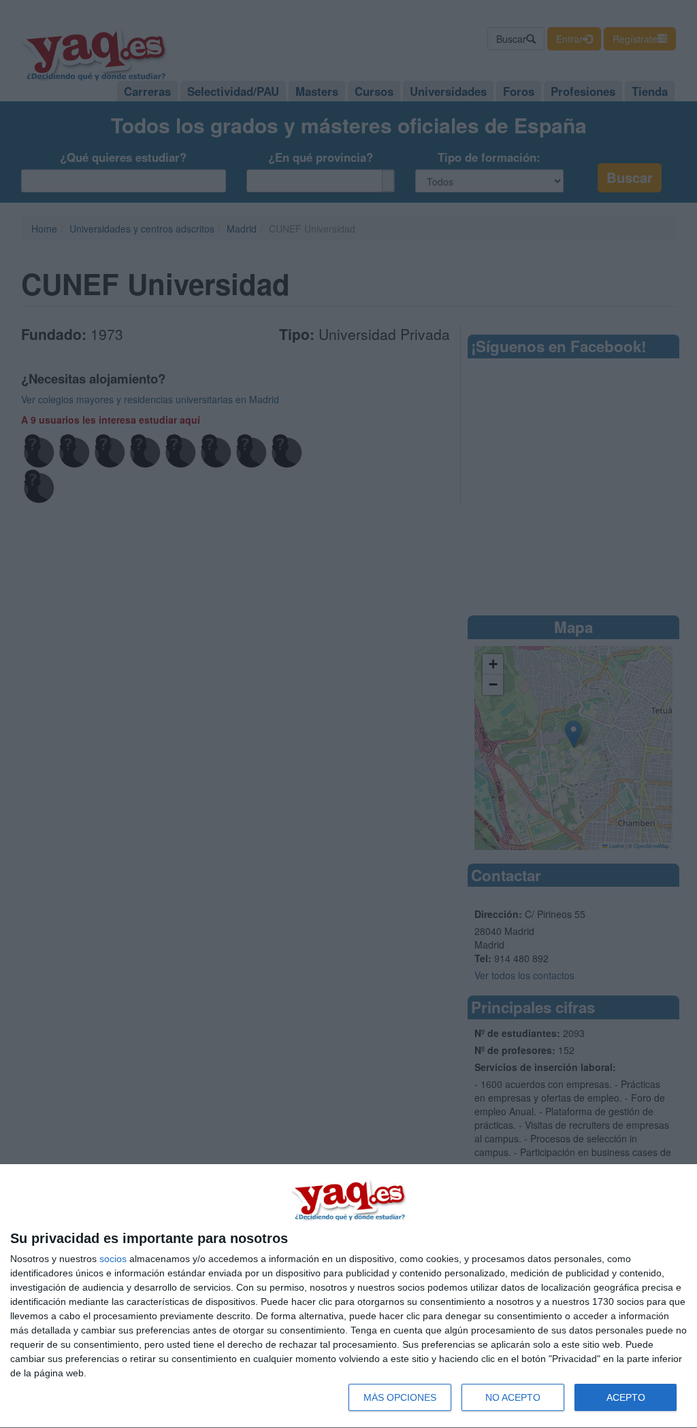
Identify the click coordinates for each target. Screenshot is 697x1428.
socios (113, 1258)
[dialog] (348, 1296)
